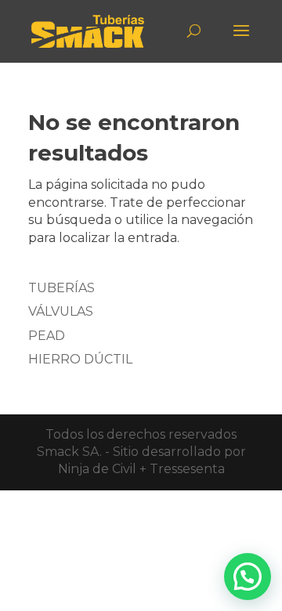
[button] (247, 576)
